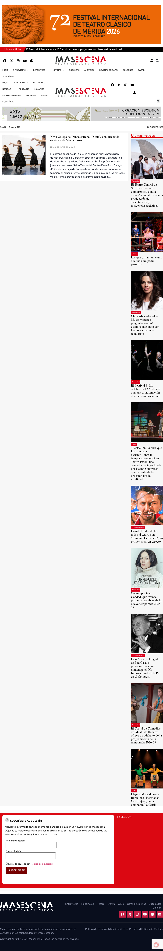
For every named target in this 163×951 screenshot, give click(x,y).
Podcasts (74, 70)
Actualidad (136, 181)
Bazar (141, 70)
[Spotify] (31, 61)
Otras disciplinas (138, 527)
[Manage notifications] (156, 944)
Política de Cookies (152, 929)
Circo (121, 904)
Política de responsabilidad (100, 929)
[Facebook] (5, 61)
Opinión (135, 254)
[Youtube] (25, 61)
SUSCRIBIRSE (16, 870)
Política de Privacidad (129, 929)
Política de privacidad (42, 863)
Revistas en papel (108, 70)
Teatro (134, 444)
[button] (157, 61)
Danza (111, 904)
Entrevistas (19, 70)
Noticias (57, 70)
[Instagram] (18, 61)
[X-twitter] (11, 61)
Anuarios (89, 70)
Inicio (5, 70)
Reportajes (39, 70)
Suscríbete (8, 76)
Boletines (128, 70)
